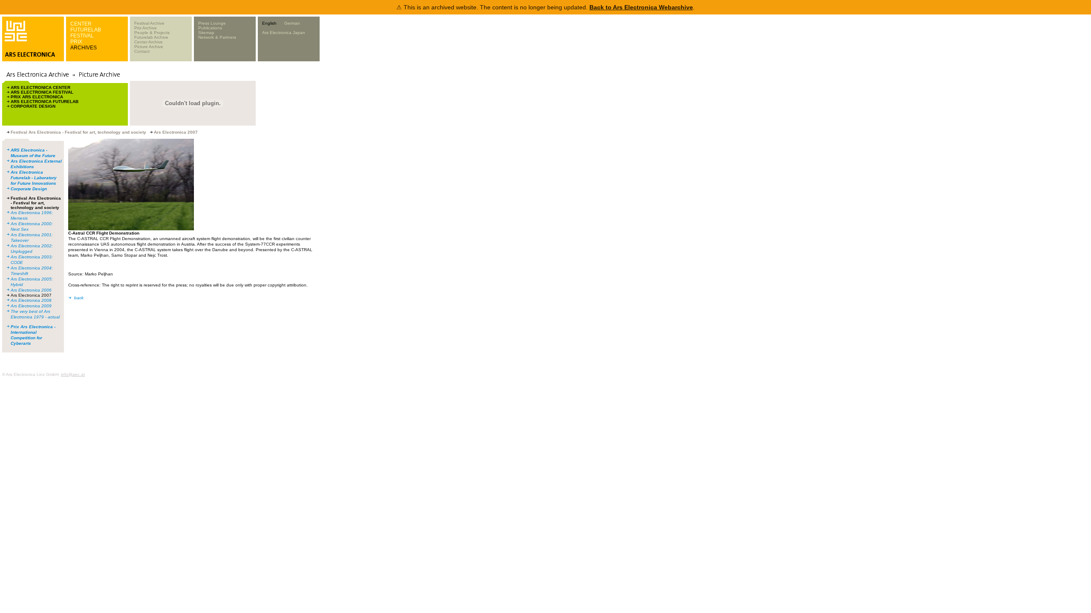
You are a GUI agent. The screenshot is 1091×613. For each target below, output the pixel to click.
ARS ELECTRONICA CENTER (40, 87)
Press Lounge (212, 23)
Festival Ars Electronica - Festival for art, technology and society (36, 203)
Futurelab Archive (151, 37)
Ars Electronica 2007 (31, 295)
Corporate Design (29, 188)
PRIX (76, 42)
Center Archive (148, 42)
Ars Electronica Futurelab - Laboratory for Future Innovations (34, 178)
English (269, 23)
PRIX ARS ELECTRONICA (37, 97)
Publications (210, 28)
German (292, 23)
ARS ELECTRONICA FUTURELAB (44, 101)
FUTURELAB (85, 30)
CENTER (81, 24)
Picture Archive (148, 46)
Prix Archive (145, 28)
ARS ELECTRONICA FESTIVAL (42, 92)
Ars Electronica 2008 (31, 300)
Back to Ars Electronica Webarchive (641, 7)
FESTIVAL (82, 36)
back (79, 297)
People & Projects (152, 32)
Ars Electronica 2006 (31, 290)
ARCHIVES (83, 48)
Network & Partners (217, 37)
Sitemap (206, 32)
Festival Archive (149, 23)
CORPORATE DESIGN (33, 106)
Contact (142, 51)
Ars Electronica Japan (283, 32)
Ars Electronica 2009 (31, 306)
